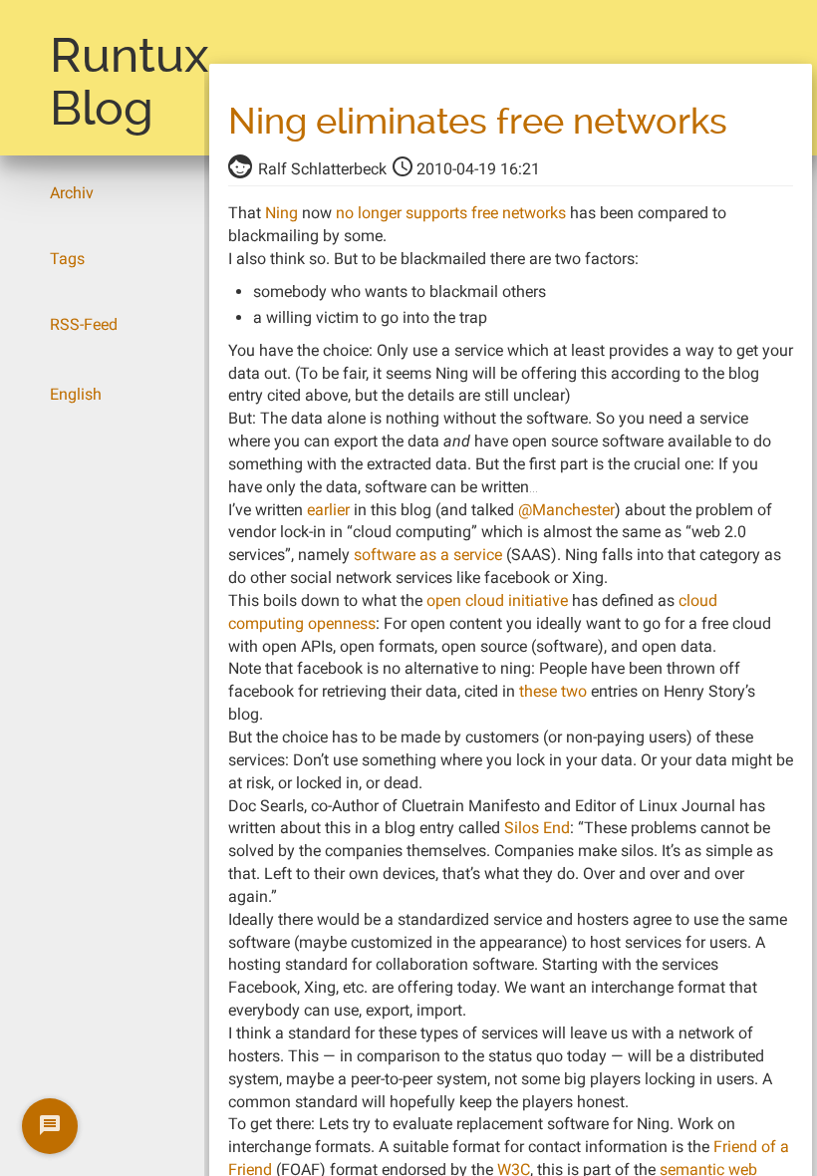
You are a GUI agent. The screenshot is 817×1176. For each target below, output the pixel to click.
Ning (281, 212)
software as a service (428, 554)
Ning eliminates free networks (477, 122)
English (76, 394)
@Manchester (566, 509)
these (538, 691)
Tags (67, 258)
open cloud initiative (497, 600)
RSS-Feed (84, 324)
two (574, 691)
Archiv (72, 192)
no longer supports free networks (451, 212)
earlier (328, 509)
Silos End (537, 827)
